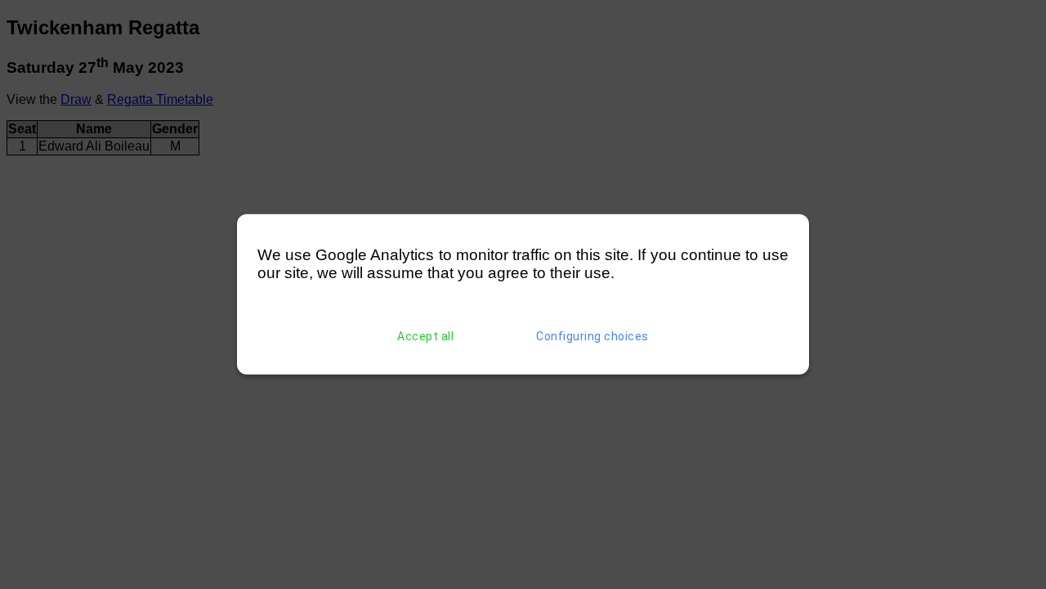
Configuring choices (592, 336)
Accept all (425, 336)
